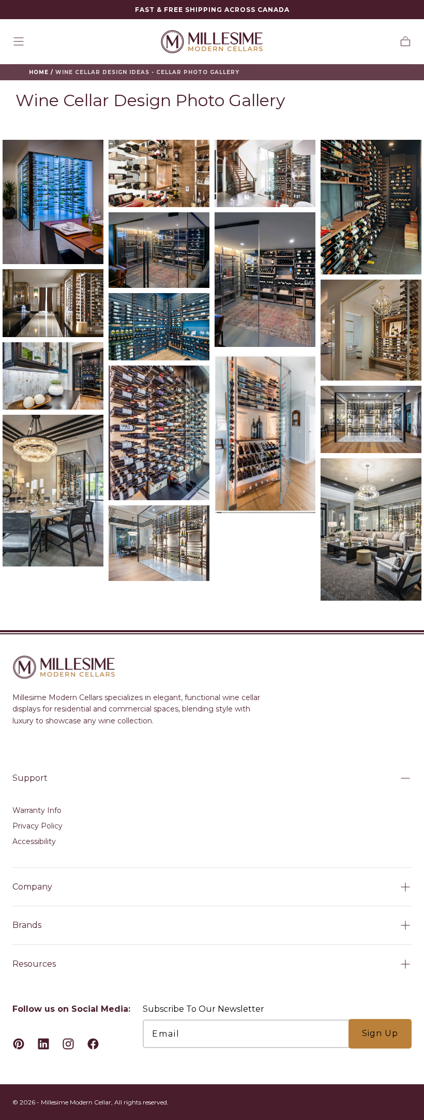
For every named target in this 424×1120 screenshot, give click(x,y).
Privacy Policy (37, 826)
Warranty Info (37, 810)
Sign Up (380, 1033)
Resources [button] (34, 964)
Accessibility (34, 841)
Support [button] (30, 778)
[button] (18, 41)
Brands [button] (26, 925)
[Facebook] (93, 1043)
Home (39, 72)
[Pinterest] (18, 1043)
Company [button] (32, 887)
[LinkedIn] (43, 1043)
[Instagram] (68, 1043)
